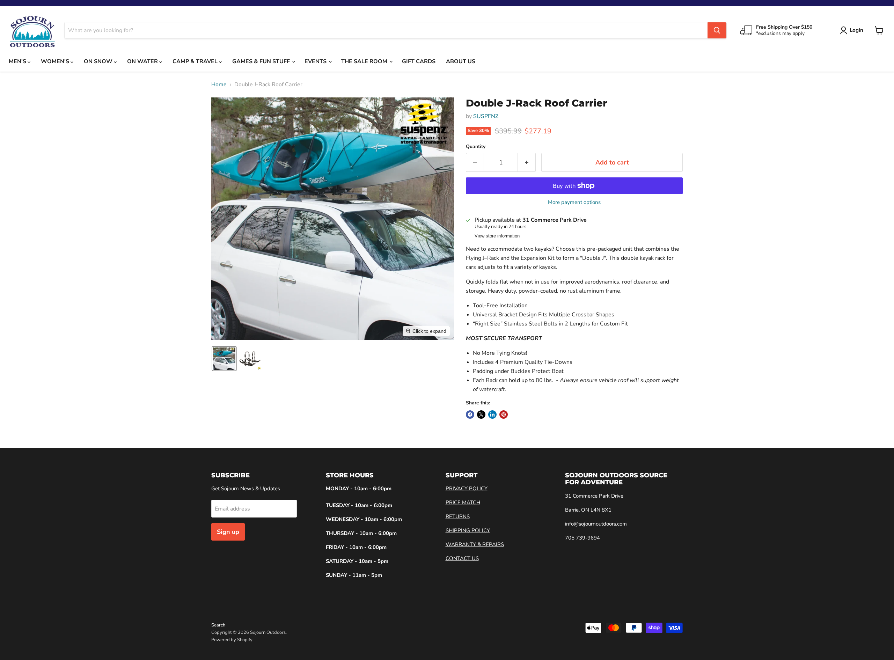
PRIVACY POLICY (467, 488)
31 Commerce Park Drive (594, 495)
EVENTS (316, 61)
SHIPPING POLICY (468, 530)
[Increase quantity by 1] (527, 162)
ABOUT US (460, 61)
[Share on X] (481, 414)
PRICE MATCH (463, 502)
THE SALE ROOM (365, 61)
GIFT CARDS (418, 61)
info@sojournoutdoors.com (596, 523)
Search (218, 625)
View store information (497, 236)
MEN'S (18, 61)
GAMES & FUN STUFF (261, 61)
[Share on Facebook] (470, 414)
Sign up (228, 532)
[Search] (717, 30)
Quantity (475, 146)
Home (219, 84)
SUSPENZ (485, 116)
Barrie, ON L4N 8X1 (588, 509)
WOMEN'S (56, 61)
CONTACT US (462, 558)
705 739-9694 (582, 537)
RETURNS (458, 516)
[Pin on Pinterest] (503, 414)
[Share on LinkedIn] (492, 414)
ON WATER (143, 61)
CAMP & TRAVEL (196, 61)
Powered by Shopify (231, 640)
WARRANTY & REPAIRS (475, 544)
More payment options (574, 202)
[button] (224, 359)
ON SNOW (99, 61)
